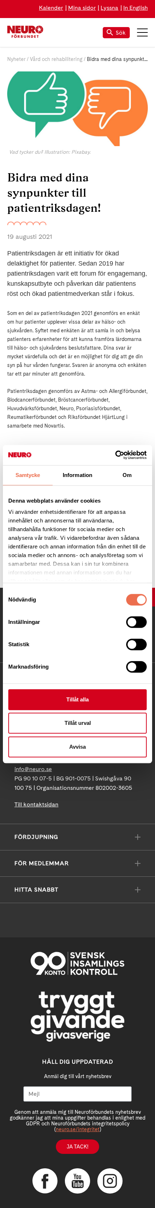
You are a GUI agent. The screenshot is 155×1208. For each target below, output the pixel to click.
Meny (142, 32)
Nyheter (16, 59)
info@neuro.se (33, 769)
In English (135, 7)
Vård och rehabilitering (56, 59)
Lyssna (109, 7)
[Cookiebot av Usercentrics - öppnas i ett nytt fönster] (115, 455)
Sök (121, 32)
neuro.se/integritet (77, 1129)
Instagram (110, 1181)
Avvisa (77, 747)
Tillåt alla (77, 699)
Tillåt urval (78, 723)
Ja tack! (77, 1147)
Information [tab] (77, 475)
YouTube (77, 1181)
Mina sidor (82, 7)
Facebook (45, 1181)
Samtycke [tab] (27, 475)
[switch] (136, 622)
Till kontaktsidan (36, 804)
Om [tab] (127, 475)
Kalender (51, 7)
